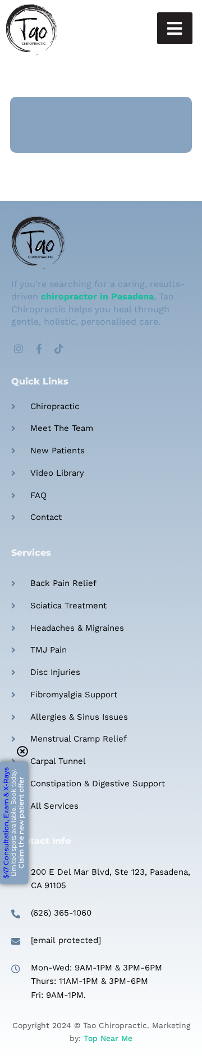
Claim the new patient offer (13, 823)
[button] (174, 28)
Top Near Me (108, 1038)
